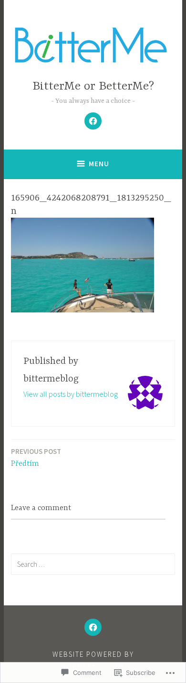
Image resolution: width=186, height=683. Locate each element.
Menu (99, 163)
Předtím (36, 457)
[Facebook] (93, 121)
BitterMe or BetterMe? (93, 86)
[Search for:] (93, 564)
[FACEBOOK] (93, 627)
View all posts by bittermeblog (70, 394)
